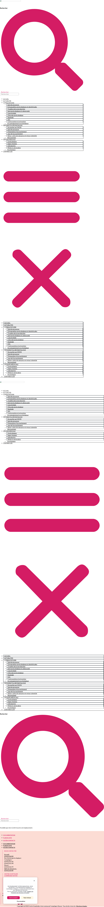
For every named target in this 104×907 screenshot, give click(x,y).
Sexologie (11, 117)
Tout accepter (13, 897)
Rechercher (4, 8)
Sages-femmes (12, 143)
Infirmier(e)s (12, 146)
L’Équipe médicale (9, 139)
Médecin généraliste (14, 148)
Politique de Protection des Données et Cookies (22, 892)
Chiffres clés (7, 151)
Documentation (9, 835)
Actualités (7, 101)
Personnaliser (21, 901)
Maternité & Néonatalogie (12, 125)
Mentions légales (81, 906)
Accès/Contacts (9, 840)
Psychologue (11, 150)
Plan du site (7, 838)
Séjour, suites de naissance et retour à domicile (22, 136)
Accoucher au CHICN (14, 127)
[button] (41, 237)
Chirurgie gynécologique (15, 115)
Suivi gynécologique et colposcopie (19, 111)
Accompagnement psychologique (18, 123)
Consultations (8, 102)
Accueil (6, 99)
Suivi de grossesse (13, 105)
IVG (9, 119)
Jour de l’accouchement (15, 134)
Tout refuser (27, 897)
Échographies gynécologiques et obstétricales (22, 107)
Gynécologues (12, 141)
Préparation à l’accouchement (17, 131)
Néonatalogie (11, 137)
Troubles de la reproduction (16, 109)
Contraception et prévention (17, 121)
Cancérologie (12, 113)
